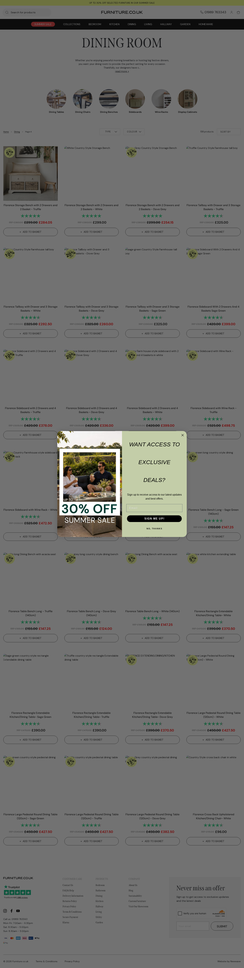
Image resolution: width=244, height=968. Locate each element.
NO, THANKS (154, 529)
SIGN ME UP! (154, 518)
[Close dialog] (182, 435)
